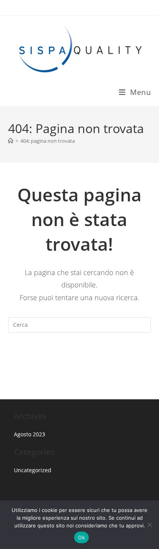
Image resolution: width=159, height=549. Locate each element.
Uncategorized (32, 470)
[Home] (10, 140)
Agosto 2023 (29, 434)
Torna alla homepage (79, 356)
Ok (81, 537)
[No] (149, 525)
